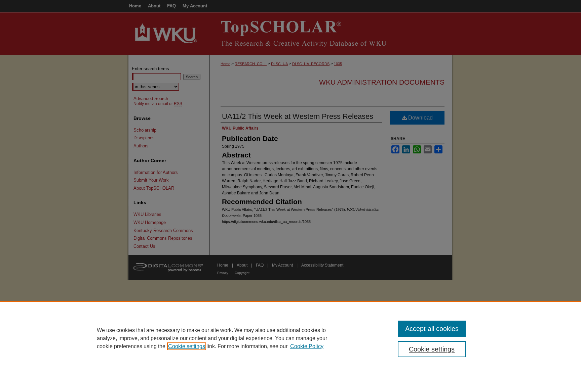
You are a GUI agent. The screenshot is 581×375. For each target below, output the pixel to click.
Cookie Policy (306, 346)
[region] (290, 338)
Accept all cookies (432, 328)
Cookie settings (186, 346)
